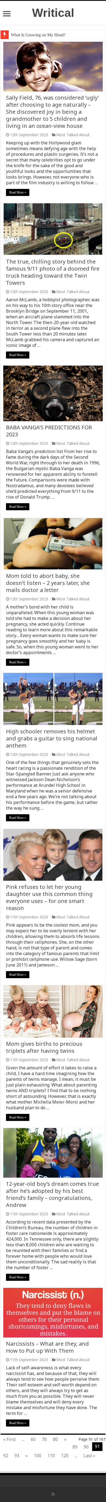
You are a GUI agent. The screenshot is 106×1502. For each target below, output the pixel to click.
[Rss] (53, 1494)
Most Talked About (73, 134)
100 (37, 1456)
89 (75, 1447)
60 (33, 1439)
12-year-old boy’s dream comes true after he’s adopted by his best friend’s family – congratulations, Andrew (52, 1194)
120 (64, 1456)
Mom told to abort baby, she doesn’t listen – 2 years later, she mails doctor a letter (48, 583)
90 (86, 1447)
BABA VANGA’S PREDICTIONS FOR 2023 (49, 431)
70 (44, 1439)
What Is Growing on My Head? (38, 35)
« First (9, 1439)
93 (16, 1456)
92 (5, 1456)
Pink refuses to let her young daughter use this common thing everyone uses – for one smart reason (49, 897)
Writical (53, 12)
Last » (89, 1456)
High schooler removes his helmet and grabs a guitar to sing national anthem (51, 738)
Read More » (17, 192)
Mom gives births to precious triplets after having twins (44, 1047)
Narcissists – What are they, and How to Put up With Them (47, 1347)
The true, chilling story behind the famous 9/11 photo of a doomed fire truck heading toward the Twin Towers (52, 272)
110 (51, 1456)
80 (55, 1439)
